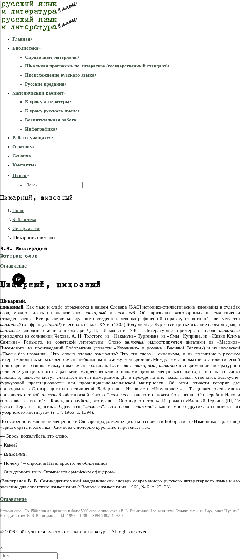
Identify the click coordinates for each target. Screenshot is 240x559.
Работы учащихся (32, 137)
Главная (21, 39)
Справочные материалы (51, 57)
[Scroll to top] (5, 546)
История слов (26, 228)
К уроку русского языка (51, 110)
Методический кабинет (37, 93)
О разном (22, 146)
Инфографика (40, 128)
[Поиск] (29, 555)
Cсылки (21, 155)
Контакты (23, 164)
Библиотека (25, 48)
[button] (21, 175)
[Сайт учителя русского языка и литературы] (120, 15)
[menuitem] (126, 39)
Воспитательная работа (50, 119)
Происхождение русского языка (60, 74)
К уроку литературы (47, 101)
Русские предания (44, 84)
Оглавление (13, 266)
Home (18, 210)
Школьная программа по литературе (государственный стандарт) (96, 65)
